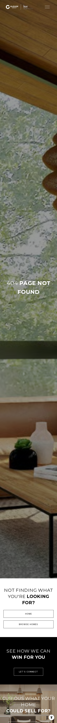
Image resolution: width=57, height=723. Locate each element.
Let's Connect (28, 671)
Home (28, 614)
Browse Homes (28, 624)
